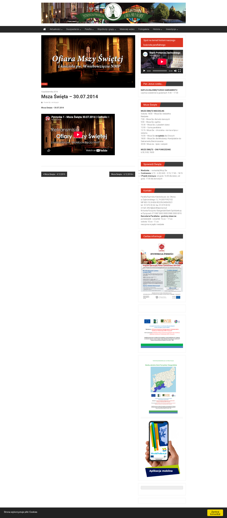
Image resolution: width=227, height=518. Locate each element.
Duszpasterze (72, 29)
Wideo (44, 84)
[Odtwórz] (144, 70)
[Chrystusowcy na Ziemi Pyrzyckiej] (44, 29)
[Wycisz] (175, 70)
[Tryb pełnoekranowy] (179, 70)
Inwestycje (171, 29)
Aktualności (55, 29)
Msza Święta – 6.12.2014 (121, 174)
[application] (162, 62)
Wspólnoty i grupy (105, 29)
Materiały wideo (127, 29)
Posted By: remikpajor (51, 102)
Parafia (88, 29)
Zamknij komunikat (215, 513)
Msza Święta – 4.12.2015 (55, 174)
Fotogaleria (143, 29)
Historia (156, 29)
